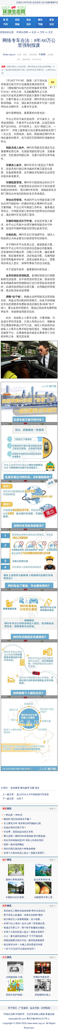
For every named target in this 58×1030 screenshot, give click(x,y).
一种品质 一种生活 (13, 815)
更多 (37, 788)
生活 (34, 32)
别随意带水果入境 (43, 897)
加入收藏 (46, 2)
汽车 (42, 32)
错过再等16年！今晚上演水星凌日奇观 (23, 944)
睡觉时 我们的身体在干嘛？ (17, 819)
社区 (51, 24)
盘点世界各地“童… (43, 879)
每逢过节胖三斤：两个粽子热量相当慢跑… (25, 927)
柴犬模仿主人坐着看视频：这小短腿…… (24, 919)
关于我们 (12, 1008)
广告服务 (23, 1008)
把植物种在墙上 (43, 994)
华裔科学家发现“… (42, 977)
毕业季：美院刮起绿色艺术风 (18, 831)
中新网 (42, 54)
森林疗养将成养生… (16, 879)
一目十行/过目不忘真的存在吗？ (20, 948)
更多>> (52, 809)
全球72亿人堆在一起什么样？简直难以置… (25, 923)
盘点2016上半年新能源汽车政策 (33, 794)
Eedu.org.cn (9, 54)
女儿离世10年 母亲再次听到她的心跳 (22, 823)
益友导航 (34, 1008)
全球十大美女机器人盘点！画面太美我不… (25, 853)
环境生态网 (22, 32)
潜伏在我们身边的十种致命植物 (19, 848)
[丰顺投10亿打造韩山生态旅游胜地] (16, 893)
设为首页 (37, 2)
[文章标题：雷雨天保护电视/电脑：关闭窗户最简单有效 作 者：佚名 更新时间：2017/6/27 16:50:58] (15, 990)
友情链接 (45, 1008)
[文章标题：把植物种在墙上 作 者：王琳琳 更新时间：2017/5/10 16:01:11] (43, 990)
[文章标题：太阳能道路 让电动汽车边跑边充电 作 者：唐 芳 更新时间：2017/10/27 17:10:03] (15, 972)
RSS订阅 (27, 2)
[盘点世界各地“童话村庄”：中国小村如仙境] (43, 875)
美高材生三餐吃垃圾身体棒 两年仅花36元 (24, 910)
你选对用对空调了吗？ (15, 827)
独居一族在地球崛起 (14, 844)
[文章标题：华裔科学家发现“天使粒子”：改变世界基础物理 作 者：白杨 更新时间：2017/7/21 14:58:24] (43, 972)
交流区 (19, 2)
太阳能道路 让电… (15, 977)
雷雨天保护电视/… (15, 994)
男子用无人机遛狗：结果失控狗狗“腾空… (24, 915)
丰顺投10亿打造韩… (16, 897)
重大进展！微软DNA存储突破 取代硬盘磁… (25, 836)
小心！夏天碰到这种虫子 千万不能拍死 (23, 936)
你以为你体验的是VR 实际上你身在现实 (24, 840)
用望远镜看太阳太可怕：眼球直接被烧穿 (24, 940)
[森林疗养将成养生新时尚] (16, 875)
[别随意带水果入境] (43, 893)
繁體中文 (54, 2)
